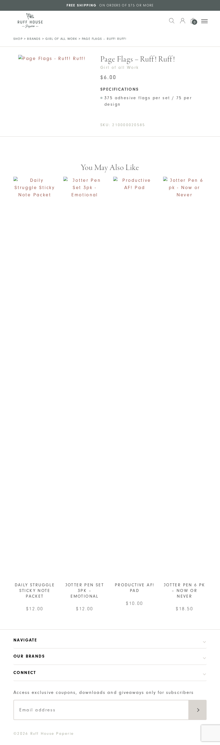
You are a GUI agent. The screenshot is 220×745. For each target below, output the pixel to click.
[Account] (182, 23)
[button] (171, 23)
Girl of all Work (61, 39)
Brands (34, 39)
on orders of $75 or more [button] (110, 5)
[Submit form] (197, 710)
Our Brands (29, 656)
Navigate (25, 640)
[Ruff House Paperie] (30, 20)
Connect (24, 672)
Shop (18, 39)
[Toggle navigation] (204, 21)
